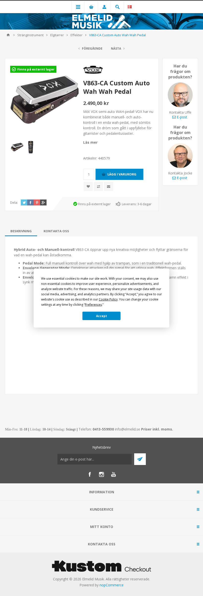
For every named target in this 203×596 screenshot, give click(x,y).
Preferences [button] (93, 304)
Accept (101, 316)
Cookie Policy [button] (108, 299)
